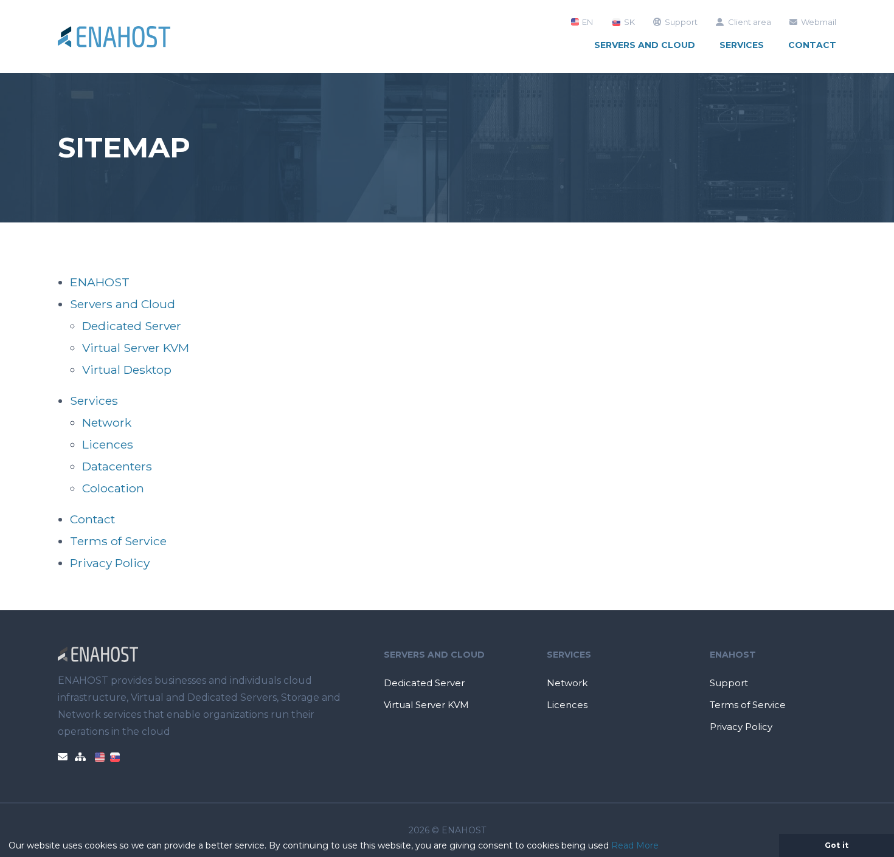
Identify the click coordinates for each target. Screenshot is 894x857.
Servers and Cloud (644, 45)
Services (741, 45)
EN (586, 22)
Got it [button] (836, 845)
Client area (749, 22)
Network (106, 422)
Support (681, 22)
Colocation (113, 488)
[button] (663, 846)
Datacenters (117, 466)
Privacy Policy (110, 563)
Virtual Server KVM (135, 347)
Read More (635, 845)
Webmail (818, 22)
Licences (107, 444)
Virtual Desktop (127, 369)
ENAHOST (100, 282)
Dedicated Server (131, 325)
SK (628, 22)
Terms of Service (118, 541)
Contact (812, 45)
